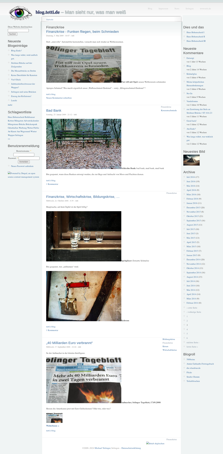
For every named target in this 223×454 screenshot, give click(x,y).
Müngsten (18, 120)
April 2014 (191, 294)
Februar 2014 (192, 302)
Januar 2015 (192, 255)
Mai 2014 (191, 289)
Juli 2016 (191, 177)
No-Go (189, 93)
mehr (10, 104)
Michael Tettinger (102, 448)
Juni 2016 (191, 181)
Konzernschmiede (169, 110)
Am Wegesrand (23, 131)
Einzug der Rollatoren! (21, 96)
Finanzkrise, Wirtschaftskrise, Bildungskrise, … (83, 196)
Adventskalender (31, 120)
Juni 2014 (191, 285)
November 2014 (194, 263)
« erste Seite (192, 307)
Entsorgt (190, 58)
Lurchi (14, 100)
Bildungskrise (169, 339)
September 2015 (194, 220)
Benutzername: (23, 150)
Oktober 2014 (193, 268)
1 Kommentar (52, 184)
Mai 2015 (191, 237)
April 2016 (191, 190)
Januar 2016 (192, 203)
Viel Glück (16, 79)
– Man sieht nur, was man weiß (81, 12)
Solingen (190, 8)
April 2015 (191, 242)
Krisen (165, 346)
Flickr (189, 372)
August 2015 (192, 224)
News (177, 8)
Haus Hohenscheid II (196, 36)
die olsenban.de (193, 367)
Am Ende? (191, 128)
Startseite (49, 19)
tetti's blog (51, 94)
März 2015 (191, 246)
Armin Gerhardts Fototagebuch (200, 363)
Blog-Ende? (16, 50)
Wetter (30, 127)
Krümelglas (192, 73)
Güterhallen (13, 127)
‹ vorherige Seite (194, 311)
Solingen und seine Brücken (23, 91)
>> (9, 138)
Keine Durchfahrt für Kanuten (24, 75)
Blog (150, 8)
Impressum (163, 8)
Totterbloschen (193, 381)
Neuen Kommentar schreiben (59, 97)
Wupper (11, 135)
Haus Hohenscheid (16, 117)
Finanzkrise (166, 106)
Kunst (13, 131)
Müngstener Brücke (16, 124)
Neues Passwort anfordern (22, 166)
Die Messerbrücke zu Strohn (23, 70)
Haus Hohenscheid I (195, 32)
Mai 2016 (191, 185)
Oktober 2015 (193, 216)
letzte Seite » (192, 346)
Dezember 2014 (193, 259)
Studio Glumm (193, 376)
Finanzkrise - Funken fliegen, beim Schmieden (82, 31)
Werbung (23, 127)
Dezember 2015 (193, 207)
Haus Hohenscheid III (196, 40)
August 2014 (192, 276)
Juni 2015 (191, 233)
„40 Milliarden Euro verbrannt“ (69, 343)
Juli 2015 (191, 229)
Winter (34, 131)
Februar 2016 (192, 198)
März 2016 (191, 194)
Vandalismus (192, 101)
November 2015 (194, 211)
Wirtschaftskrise (170, 349)
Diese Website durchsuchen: (20, 26)
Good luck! (192, 120)
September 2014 (194, 272)
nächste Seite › (193, 342)
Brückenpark (31, 124)
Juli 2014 (191, 281)
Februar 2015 (192, 250)
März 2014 (191, 298)
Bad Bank (53, 110)
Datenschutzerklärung (131, 448)
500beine (191, 359)
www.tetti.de (205, 8)
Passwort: (13, 158)
